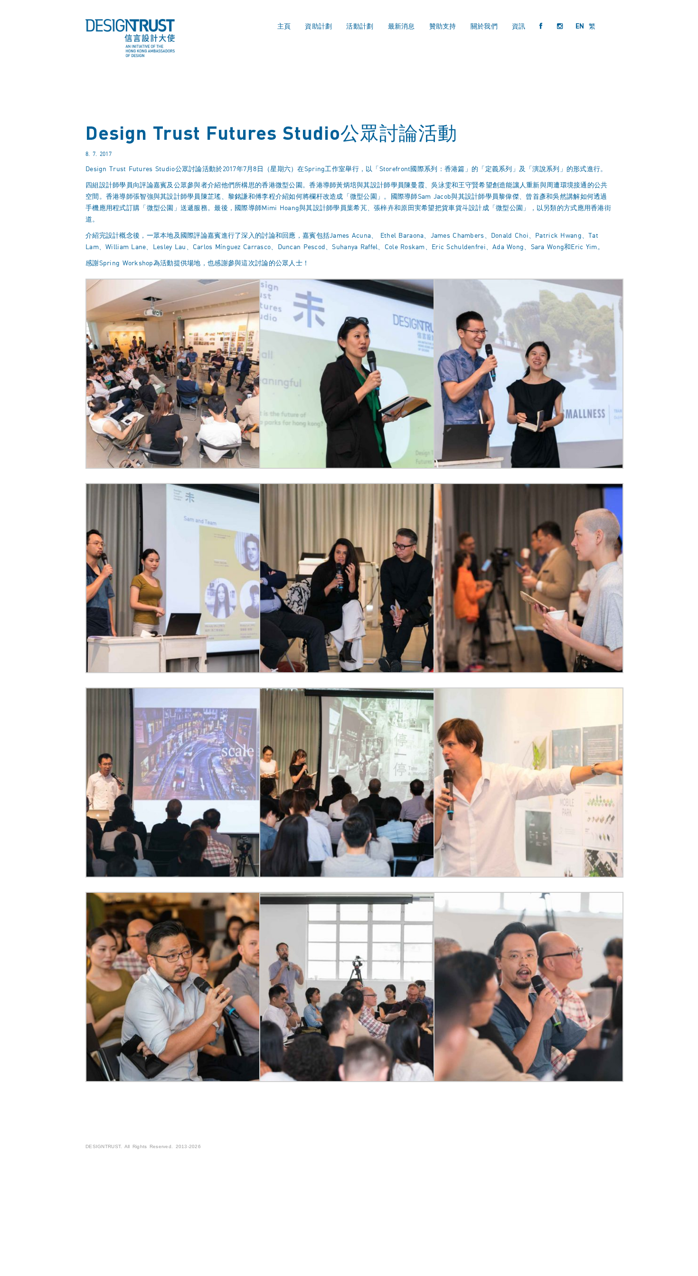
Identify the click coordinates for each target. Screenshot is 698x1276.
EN (580, 26)
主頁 (284, 26)
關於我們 (484, 26)
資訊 (519, 26)
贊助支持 (442, 26)
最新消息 (401, 26)
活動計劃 (359, 26)
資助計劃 (318, 26)
